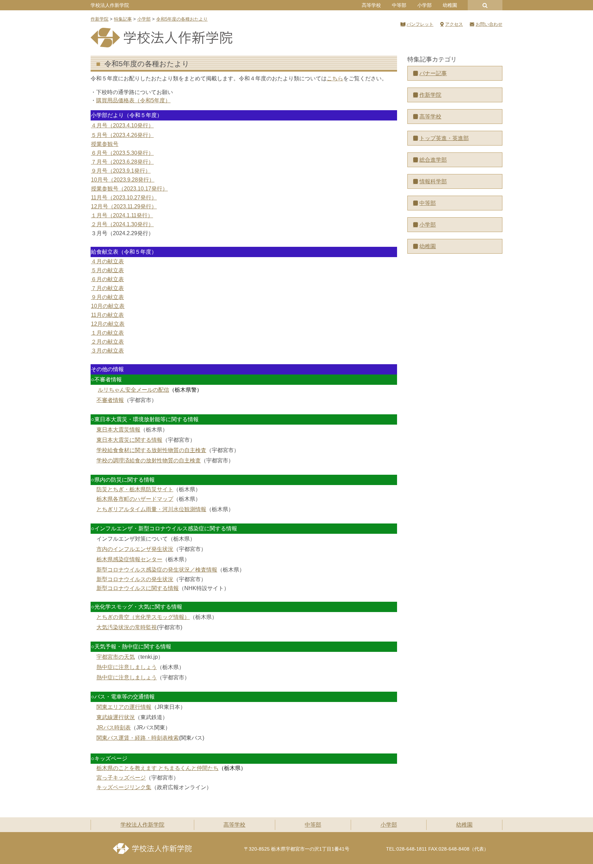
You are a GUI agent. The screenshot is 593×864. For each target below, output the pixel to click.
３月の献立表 (107, 351)
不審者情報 (110, 400)
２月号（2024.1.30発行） (122, 224)
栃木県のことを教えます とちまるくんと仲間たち (157, 768)
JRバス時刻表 (113, 727)
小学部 (424, 5)
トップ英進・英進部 (444, 138)
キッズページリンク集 (123, 787)
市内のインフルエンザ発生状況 (134, 549)
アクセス (454, 24)
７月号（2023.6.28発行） (122, 162)
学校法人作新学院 (110, 5)
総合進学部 (433, 160)
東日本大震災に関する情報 (129, 440)
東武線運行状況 (115, 717)
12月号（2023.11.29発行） (124, 206)
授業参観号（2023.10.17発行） (129, 189)
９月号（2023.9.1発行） (121, 171)
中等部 (399, 5)
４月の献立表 (107, 261)
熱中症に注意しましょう (126, 667)
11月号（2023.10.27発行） (124, 197)
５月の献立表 (107, 270)
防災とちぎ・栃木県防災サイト (134, 489)
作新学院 (430, 95)
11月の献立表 (107, 315)
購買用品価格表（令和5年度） (133, 100)
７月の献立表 (107, 288)
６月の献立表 (107, 279)
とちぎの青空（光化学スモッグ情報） (143, 617)
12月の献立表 (108, 324)
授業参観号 (104, 144)
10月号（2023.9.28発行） (122, 180)
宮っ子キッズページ (121, 778)
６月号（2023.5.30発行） (122, 153)
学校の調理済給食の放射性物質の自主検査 (148, 460)
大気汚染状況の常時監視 (126, 627)
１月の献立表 (107, 333)
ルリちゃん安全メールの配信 (133, 390)
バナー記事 (433, 73)
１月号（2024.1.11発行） (122, 215)
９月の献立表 (107, 297)
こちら (335, 78)
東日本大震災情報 (118, 430)
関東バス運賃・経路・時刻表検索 (137, 738)
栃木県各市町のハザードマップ (134, 499)
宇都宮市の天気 (115, 657)
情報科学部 (433, 181)
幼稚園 (450, 5)
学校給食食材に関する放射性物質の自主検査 (151, 450)
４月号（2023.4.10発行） (122, 125)
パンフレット (420, 24)
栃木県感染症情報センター (129, 559)
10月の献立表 (108, 306)
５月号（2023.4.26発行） (122, 135)
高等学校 (371, 5)
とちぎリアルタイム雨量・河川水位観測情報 (151, 509)
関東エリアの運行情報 (123, 707)
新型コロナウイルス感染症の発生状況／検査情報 (156, 570)
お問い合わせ (489, 24)
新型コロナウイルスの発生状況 (134, 579)
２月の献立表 (107, 342)
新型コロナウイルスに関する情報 (137, 588)
